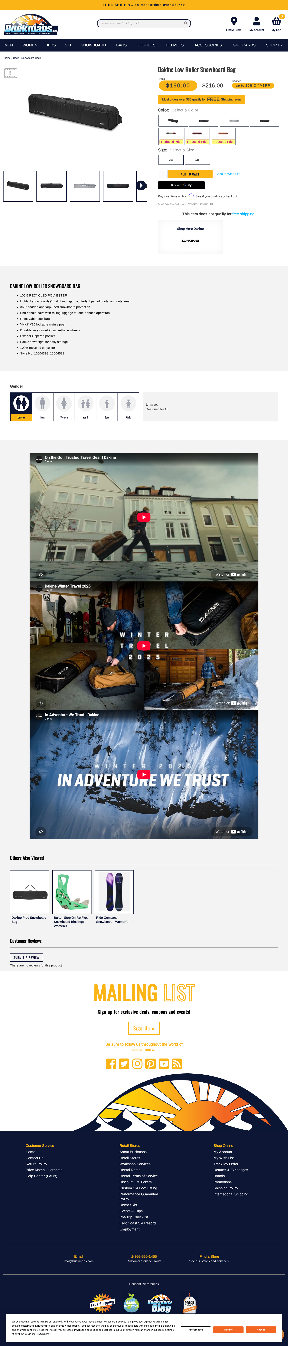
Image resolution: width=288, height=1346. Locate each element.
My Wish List (224, 1158)
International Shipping (231, 1194)
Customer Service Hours (144, 1261)
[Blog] (177, 1064)
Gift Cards (244, 45)
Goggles (146, 45)
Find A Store (234, 30)
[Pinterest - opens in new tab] (150, 1064)
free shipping (243, 214)
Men (9, 45)
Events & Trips (131, 1211)
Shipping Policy (226, 1188)
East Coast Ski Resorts (138, 1223)
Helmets (175, 45)
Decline (228, 1329)
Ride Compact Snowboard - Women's (112, 920)
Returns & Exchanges (231, 1170)
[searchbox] (186, 23)
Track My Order (226, 1164)
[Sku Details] (211, 204)
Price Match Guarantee (44, 1170)
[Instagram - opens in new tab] (137, 1064)
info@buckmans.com (79, 1261)
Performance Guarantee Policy (139, 1196)
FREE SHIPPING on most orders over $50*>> (144, 4)
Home (7, 57)
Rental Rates (130, 1170)
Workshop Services (135, 1164)
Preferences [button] (43, 1334)
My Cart (277, 23)
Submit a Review (27, 957)
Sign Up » (144, 1028)
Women (30, 45)
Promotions (223, 1182)
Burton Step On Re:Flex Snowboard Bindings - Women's (71, 922)
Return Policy (36, 1164)
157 (171, 159)
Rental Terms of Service (139, 1176)
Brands (219, 1176)
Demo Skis (128, 1205)
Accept (261, 1329)
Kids (51, 45)
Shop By (274, 45)
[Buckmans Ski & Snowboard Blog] (160, 1303)
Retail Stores (130, 1158)
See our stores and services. (209, 1261)
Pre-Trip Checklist (134, 1217)
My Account (256, 30)
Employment (129, 1229)
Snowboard (93, 45)
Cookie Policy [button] (126, 1330)
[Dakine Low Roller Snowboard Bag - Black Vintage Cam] (118, 186)
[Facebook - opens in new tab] (111, 1064)
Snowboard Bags (31, 57)
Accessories (208, 45)
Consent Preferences (144, 1284)
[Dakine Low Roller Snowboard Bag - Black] (18, 186)
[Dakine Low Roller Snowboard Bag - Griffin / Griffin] (85, 186)
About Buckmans (133, 1152)
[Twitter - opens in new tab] (124, 1064)
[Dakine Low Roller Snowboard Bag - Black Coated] (51, 186)
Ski (68, 45)
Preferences (196, 1329)
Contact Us (34, 1158)
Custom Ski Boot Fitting (138, 1188)
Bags (121, 45)
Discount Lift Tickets (135, 1182)
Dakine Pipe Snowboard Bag (29, 920)
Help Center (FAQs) (41, 1176)
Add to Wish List (228, 173)
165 (197, 159)
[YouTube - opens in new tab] (164, 1064)
